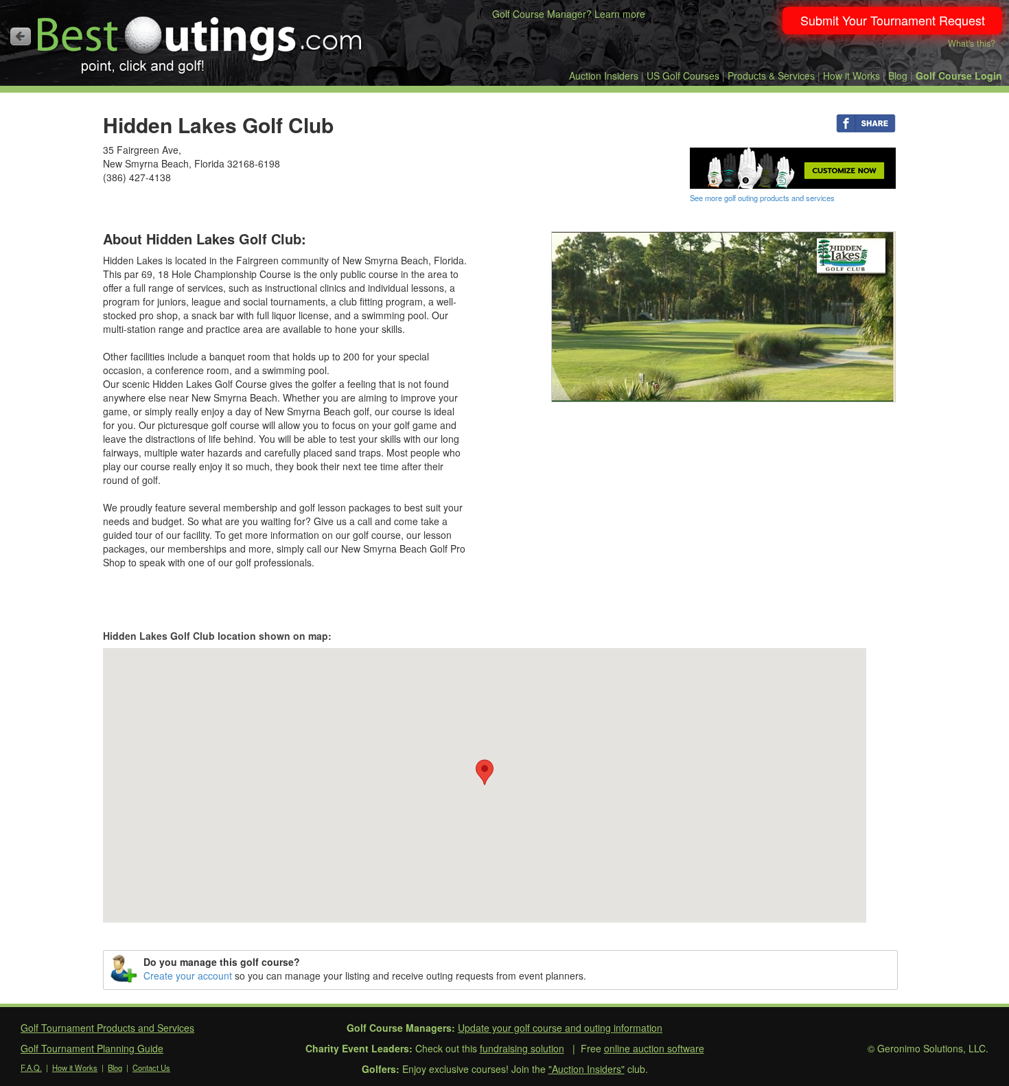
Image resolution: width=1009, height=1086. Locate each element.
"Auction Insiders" (586, 1069)
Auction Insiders (603, 75)
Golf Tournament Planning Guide (92, 1048)
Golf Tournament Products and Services (107, 1028)
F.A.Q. (31, 1067)
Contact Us (151, 1067)
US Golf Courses (683, 75)
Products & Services (771, 75)
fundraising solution (522, 1048)
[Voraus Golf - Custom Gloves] (793, 167)
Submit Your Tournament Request (892, 20)
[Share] (866, 122)
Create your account (187, 975)
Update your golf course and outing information (560, 1028)
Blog (897, 75)
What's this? (971, 43)
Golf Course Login (959, 75)
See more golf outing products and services (762, 197)
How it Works (851, 75)
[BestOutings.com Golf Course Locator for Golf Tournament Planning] (200, 40)
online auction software (654, 1048)
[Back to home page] (20, 36)
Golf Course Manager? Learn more (568, 14)
